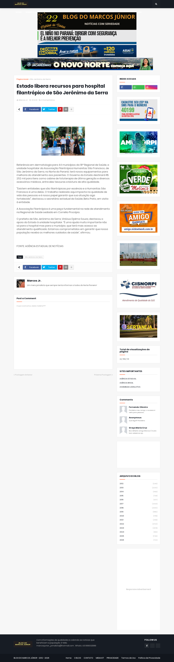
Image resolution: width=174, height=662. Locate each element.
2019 (138, 511)
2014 (138, 491)
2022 (138, 524)
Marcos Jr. (34, 281)
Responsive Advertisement (138, 589)
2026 (138, 540)
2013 (138, 487)
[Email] (65, 109)
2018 (138, 508)
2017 (138, 503)
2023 (138, 528)
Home (69, 658)
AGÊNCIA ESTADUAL (128, 378)
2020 (138, 516)
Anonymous (135, 417)
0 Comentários (48, 100)
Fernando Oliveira (138, 407)
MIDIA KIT (100, 658)
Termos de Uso (128, 658)
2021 (138, 519)
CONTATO (88, 658)
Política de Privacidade (149, 658)
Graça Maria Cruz (138, 428)
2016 (138, 499)
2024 (138, 532)
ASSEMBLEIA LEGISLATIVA (130, 387)
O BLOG (77, 658)
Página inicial (22, 79)
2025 (138, 536)
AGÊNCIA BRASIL (126, 383)
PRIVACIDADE (113, 658)
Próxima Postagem (102, 374)
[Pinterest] (60, 109)
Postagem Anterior (23, 374)
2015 (138, 495)
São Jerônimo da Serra (40, 79)
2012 (138, 483)
